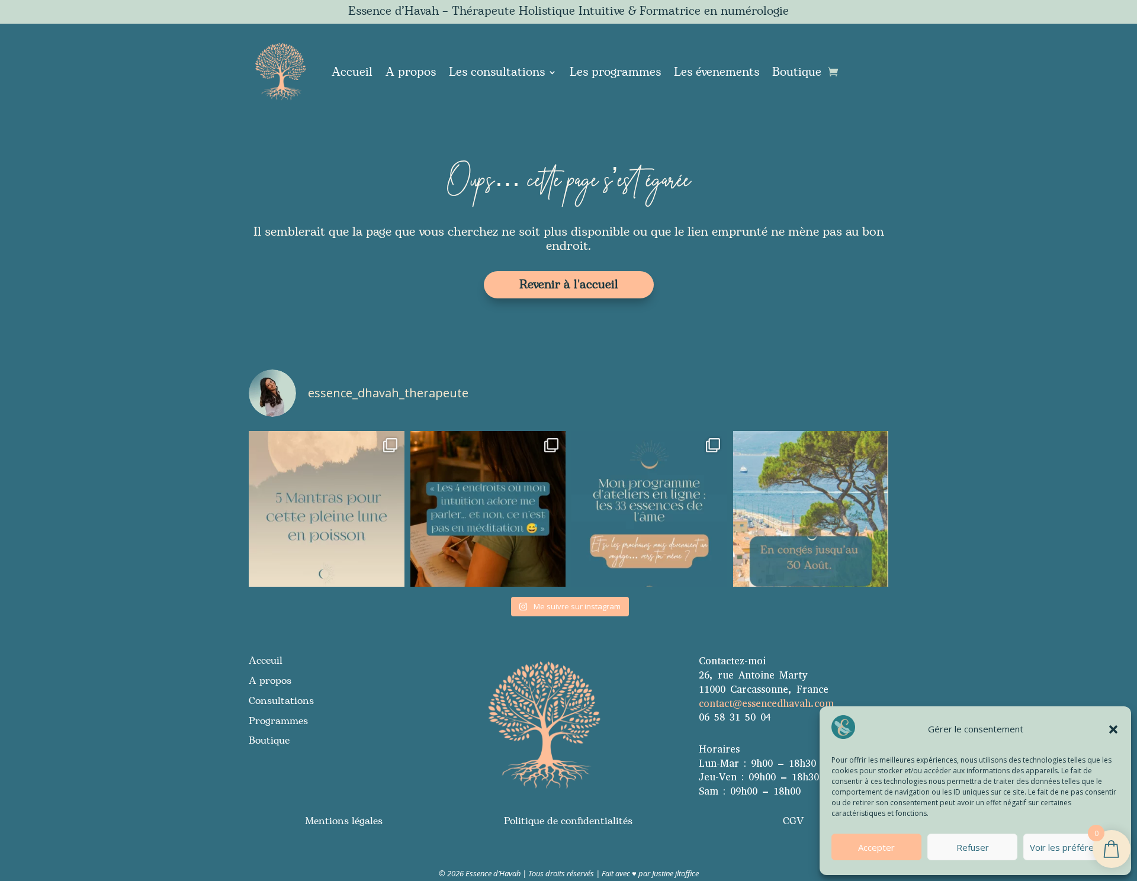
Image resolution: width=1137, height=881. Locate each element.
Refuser (972, 847)
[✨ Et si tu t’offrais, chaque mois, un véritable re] (649, 509)
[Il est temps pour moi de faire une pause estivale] (811, 509)
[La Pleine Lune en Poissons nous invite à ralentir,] (326, 509)
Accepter (876, 847)
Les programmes (615, 72)
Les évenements (716, 72)
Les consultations (497, 72)
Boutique (796, 72)
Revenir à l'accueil (568, 285)
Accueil (352, 72)
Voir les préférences (1071, 847)
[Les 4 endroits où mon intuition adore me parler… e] (488, 509)
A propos (411, 72)
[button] (1113, 729)
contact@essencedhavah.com (766, 703)
